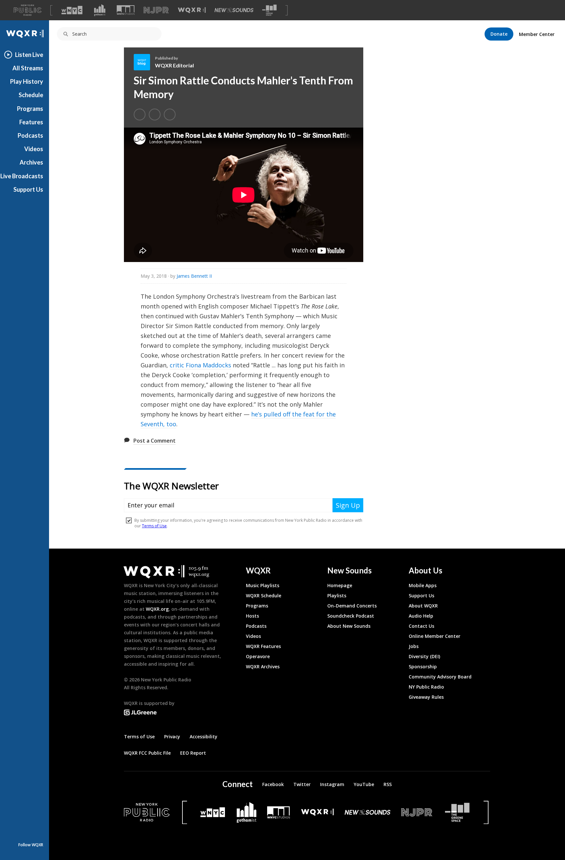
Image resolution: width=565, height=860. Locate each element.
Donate (498, 34)
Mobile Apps (423, 585)
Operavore (258, 656)
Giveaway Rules (426, 697)
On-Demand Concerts (352, 606)
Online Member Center (434, 636)
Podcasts (30, 135)
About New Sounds (348, 626)
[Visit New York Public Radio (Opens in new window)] (147, 812)
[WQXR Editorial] (144, 62)
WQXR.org (157, 609)
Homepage (339, 585)
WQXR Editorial (174, 65)
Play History (26, 81)
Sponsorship (423, 666)
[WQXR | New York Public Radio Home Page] (24, 33)
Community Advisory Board (440, 677)
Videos (33, 148)
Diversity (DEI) (424, 656)
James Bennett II (194, 276)
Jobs (414, 646)
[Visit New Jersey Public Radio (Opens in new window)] (417, 812)
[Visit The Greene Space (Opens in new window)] (269, 10)
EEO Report (193, 753)
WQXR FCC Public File (147, 753)
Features (31, 122)
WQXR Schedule (263, 595)
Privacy (172, 736)
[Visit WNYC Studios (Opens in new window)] (126, 10)
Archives (31, 162)
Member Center (537, 34)
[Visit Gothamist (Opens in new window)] (100, 10)
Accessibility (203, 736)
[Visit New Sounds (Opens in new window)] (233, 10)
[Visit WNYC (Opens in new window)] (71, 10)
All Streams (27, 68)
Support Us (28, 189)
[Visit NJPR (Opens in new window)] (156, 10)
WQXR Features (263, 646)
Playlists (336, 595)
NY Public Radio (426, 687)
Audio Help (421, 616)
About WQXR (423, 606)
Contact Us (421, 626)
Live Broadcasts (21, 176)
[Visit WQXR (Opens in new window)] (192, 10)
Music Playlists (262, 585)
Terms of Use (139, 736)
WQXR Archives (263, 666)
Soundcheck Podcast (350, 616)
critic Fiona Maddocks (200, 365)
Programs (30, 108)
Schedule (31, 94)
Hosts (252, 616)
